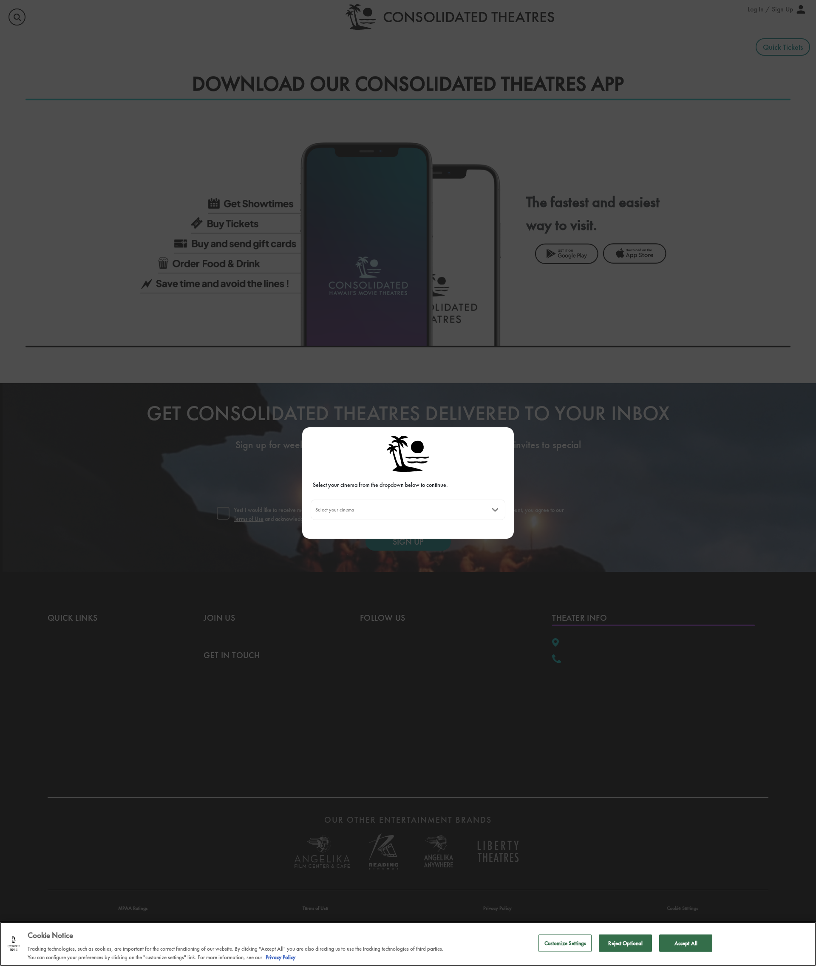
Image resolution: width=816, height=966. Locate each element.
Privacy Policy (280, 957)
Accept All (685, 943)
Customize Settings (565, 943)
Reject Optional (625, 943)
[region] (408, 944)
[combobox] (315, 510)
